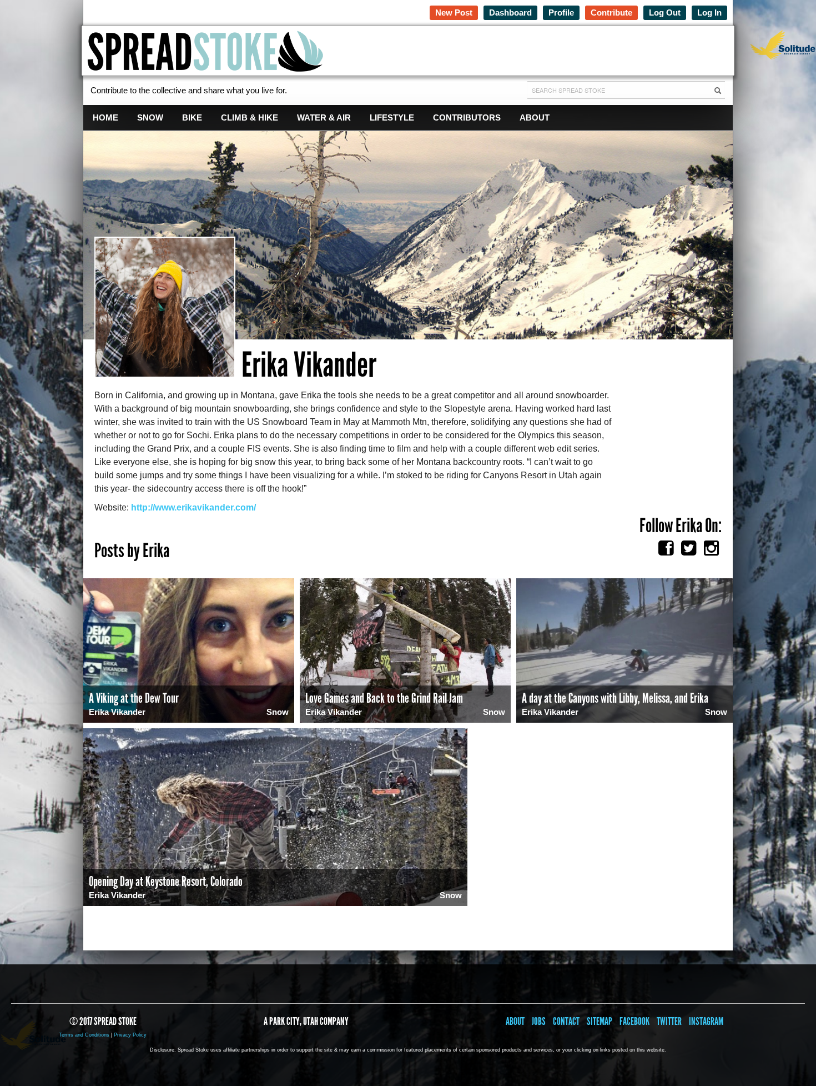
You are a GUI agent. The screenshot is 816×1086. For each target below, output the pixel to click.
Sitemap (599, 1021)
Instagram (706, 1021)
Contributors (467, 117)
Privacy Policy (130, 1035)
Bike (192, 117)
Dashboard (510, 12)
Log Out (665, 12)
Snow (150, 117)
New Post (453, 12)
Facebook (634, 1021)
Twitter (669, 1021)
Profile (561, 12)
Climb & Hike (249, 117)
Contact (566, 1021)
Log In (709, 12)
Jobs (539, 1021)
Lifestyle (392, 117)
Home (105, 117)
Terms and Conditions (84, 1035)
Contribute (611, 12)
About (535, 117)
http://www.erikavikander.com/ (193, 507)
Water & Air (324, 117)
